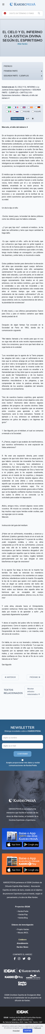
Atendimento (22, 943)
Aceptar (27, 1031)
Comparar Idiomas (17, 118)
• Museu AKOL (22, 933)
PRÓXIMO (34, 677)
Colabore (22, 940)
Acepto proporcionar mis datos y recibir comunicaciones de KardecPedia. (23, 764)
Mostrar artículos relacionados (32, 691)
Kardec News (22, 947)
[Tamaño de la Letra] (28, 118)
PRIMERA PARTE (11, 71)
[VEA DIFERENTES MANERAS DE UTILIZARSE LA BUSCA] (5, 13)
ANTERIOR (11, 677)
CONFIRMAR (22, 754)
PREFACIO (8, 66)
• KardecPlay (22, 914)
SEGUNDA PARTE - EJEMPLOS (16, 76)
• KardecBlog (22, 918)
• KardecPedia (22, 911)
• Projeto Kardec (22, 929)
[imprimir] (32, 118)
